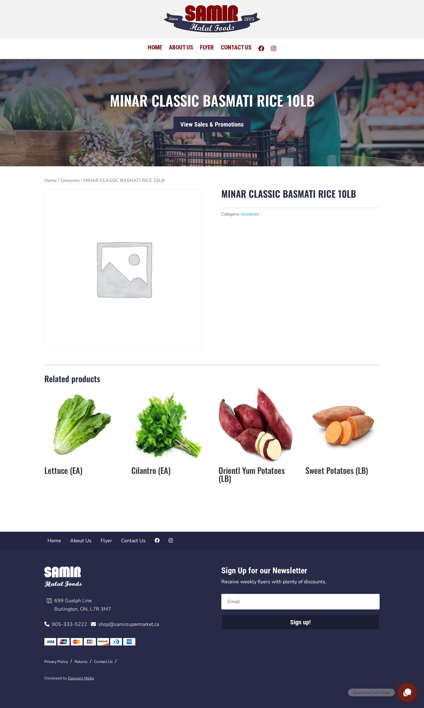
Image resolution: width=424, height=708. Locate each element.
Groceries (70, 180)
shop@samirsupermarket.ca (127, 624)
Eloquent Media (81, 678)
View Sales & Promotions (212, 124)
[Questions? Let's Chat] (407, 692)
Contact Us (236, 48)
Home (155, 48)
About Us (181, 48)
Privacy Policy (56, 661)
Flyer (207, 48)
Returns (81, 661)
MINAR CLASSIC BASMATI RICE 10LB (212, 100)
